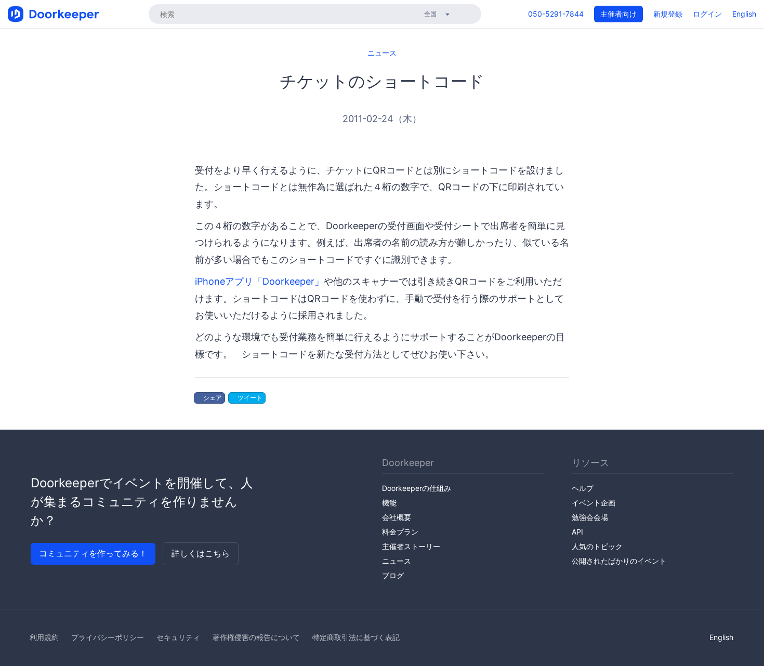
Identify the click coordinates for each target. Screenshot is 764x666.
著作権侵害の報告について (256, 637)
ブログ (393, 575)
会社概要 (396, 517)
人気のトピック (597, 546)
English (744, 13)
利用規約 (44, 637)
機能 (389, 502)
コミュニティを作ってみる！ (93, 553)
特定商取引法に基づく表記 (356, 637)
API (577, 531)
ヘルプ (583, 488)
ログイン (707, 13)
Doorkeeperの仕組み (416, 488)
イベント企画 (593, 502)
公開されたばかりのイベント (619, 560)
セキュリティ (178, 637)
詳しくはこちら (201, 553)
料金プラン (400, 531)
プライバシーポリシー (107, 637)
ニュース (382, 52)
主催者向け (618, 13)
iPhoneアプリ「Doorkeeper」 (259, 281)
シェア (212, 398)
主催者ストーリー (411, 546)
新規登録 (667, 13)
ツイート (249, 398)
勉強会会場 (590, 517)
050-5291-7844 (556, 13)
